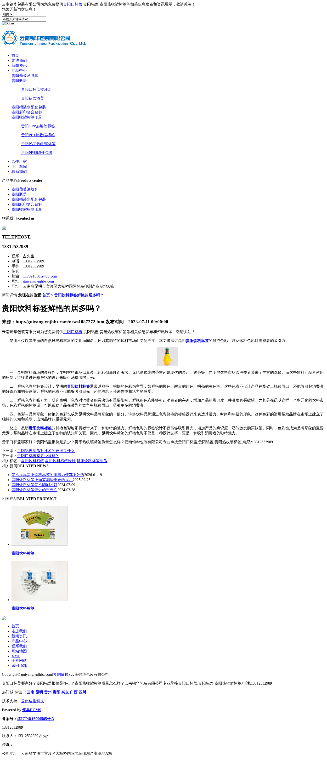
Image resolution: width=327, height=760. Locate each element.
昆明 (39, 692)
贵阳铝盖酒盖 (32, 98)
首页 (15, 55)
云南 (30, 692)
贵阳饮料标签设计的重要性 (34, 490)
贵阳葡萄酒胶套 (24, 76)
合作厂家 (19, 161)
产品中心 (19, 70)
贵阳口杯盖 (72, 4)
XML (15, 656)
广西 (74, 692)
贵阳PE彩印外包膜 (36, 153)
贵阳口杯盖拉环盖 (36, 89)
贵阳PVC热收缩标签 (38, 144)
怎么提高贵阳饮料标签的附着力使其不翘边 (47, 475)
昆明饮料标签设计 (60, 461)
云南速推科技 (32, 701)
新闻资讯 (19, 65)
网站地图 (19, 651)
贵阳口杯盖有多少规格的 (38, 456)
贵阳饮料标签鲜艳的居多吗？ (79, 295)
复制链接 (60, 674)
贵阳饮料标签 (22, 553)
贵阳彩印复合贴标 (26, 112)
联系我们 (19, 172)
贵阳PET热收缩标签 (38, 135)
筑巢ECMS (31, 710)
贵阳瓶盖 (19, 81)
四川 (82, 692)
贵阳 (56, 692)
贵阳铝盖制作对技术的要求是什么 (46, 451)
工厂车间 (19, 166)
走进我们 (19, 60)
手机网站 (19, 660)
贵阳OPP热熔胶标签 (38, 126)
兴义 (65, 692)
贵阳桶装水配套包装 (28, 107)
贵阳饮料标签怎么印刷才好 (34, 485)
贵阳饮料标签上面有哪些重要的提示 (42, 480)
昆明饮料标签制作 (92, 461)
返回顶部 (19, 666)
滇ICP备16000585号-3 (35, 719)
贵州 (48, 692)
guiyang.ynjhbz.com (38, 281)
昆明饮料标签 (32, 461)
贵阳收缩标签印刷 (26, 117)
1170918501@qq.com (40, 276)
